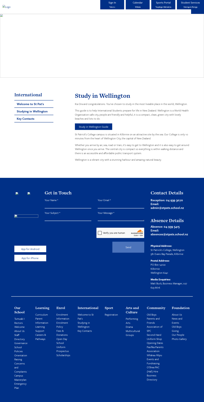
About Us (19, 331)
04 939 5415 (172, 226)
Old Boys (152, 315)
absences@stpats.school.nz (169, 234)
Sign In (112, 4)
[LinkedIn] (32, 195)
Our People (178, 335)
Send (128, 247)
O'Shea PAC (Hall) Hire (153, 369)
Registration (111, 315)
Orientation (20, 355)
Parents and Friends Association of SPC (154, 325)
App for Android (30, 249)
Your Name (51, 200)
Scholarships (63, 355)
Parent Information (41, 321)
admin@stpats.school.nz (167, 208)
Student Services (190, 4)
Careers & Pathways (40, 337)
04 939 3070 (174, 200)
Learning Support (40, 329)
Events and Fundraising (153, 361)
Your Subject (52, 213)
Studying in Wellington (84, 325)
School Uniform (60, 345)
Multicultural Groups (133, 333)
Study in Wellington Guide (93, 127)
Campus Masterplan (20, 378)
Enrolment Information (62, 317)
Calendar (138, 4)
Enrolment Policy (62, 325)
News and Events (177, 321)
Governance (20, 343)
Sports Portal (163, 4)
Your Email (104, 200)
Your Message (106, 213)
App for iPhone (30, 258)
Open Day (61, 339)
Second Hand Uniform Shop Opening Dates (155, 339)
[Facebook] (20, 195)
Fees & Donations (62, 333)
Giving (175, 331)
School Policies (18, 349)
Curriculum (41, 315)
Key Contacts (85, 331)
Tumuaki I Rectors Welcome (19, 323)
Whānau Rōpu (154, 355)
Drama (129, 327)
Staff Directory (19, 337)
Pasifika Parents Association (155, 349)
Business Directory (152, 377)
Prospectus (62, 351)
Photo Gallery (179, 339)
